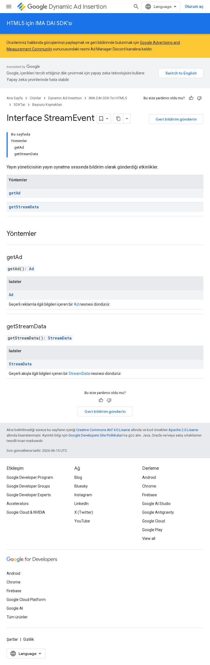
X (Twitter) (83, 512)
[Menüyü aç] (8, 6)
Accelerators (18, 503)
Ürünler (35, 98)
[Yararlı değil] (199, 98)
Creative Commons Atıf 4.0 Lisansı (103, 430)
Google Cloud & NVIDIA (26, 512)
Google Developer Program (30, 477)
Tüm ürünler (17, 617)
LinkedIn (81, 503)
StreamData (60, 338)
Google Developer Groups (28, 486)
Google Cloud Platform (26, 599)
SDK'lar (19, 105)
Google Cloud (153, 521)
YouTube (82, 521)
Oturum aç (194, 6)
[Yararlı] (191, 98)
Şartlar (12, 639)
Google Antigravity (158, 512)
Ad (31, 268)
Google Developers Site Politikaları (95, 435)
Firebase (149, 495)
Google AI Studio (156, 503)
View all (148, 538)
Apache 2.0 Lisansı (183, 430)
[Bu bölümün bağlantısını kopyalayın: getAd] (29, 257)
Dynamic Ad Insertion (78, 6)
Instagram (83, 495)
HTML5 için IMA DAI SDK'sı (39, 23)
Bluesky (81, 486)
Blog (78, 477)
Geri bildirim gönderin (176, 119)
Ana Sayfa (15, 98)
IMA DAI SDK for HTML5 (108, 98)
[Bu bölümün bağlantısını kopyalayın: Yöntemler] (42, 234)
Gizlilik (28, 639)
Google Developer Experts (29, 495)
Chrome (149, 486)
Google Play (152, 530)
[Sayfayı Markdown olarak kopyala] (118, 118)
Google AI (15, 608)
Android (149, 477)
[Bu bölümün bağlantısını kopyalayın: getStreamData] (53, 327)
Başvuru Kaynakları (47, 105)
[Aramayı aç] (136, 6)
